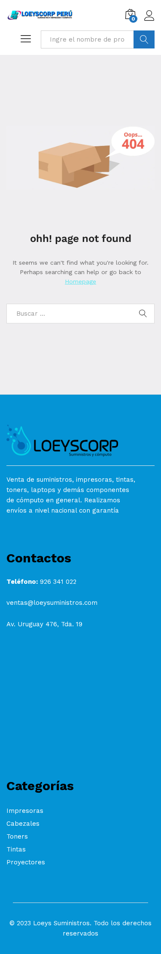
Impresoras (24, 811)
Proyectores (25, 862)
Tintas (16, 849)
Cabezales (22, 823)
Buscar (144, 39)
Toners (17, 836)
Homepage (80, 281)
